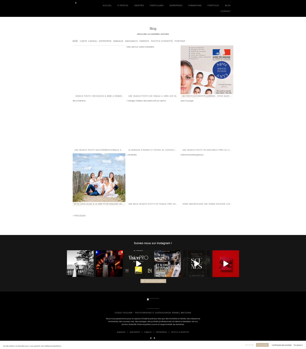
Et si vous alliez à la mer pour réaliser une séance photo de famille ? (99, 204)
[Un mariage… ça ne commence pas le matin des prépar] (196, 263)
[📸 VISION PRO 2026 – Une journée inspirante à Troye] (138, 263)
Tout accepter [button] (262, 345)
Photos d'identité (162, 41)
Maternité (135, 332)
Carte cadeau (88, 41)
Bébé (75, 41)
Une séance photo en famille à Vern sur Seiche (153, 96)
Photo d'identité (180, 332)
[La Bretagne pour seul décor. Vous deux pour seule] (80, 263)
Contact (226, 11)
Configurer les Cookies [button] (282, 345)
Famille (148, 332)
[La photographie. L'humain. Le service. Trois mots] (167, 263)
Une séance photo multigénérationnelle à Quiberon (99, 150)
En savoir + (298, 345)
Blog (228, 5)
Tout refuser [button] (249, 345)
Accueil (107, 5)
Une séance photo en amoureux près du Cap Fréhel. (207, 150)
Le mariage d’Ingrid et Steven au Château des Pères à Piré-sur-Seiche (153, 150)
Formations (195, 5)
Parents (144, 41)
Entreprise (105, 41)
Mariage (118, 41)
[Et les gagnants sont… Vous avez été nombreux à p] (225, 263)
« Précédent (79, 215)
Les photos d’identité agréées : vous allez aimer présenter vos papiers (207, 96)
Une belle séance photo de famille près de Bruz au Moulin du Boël (153, 204)
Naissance (131, 41)
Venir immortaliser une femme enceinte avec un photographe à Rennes (207, 204)
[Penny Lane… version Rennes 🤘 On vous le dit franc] (109, 263)
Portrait (180, 41)
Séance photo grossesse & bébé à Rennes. (99, 96)
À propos (123, 5)
